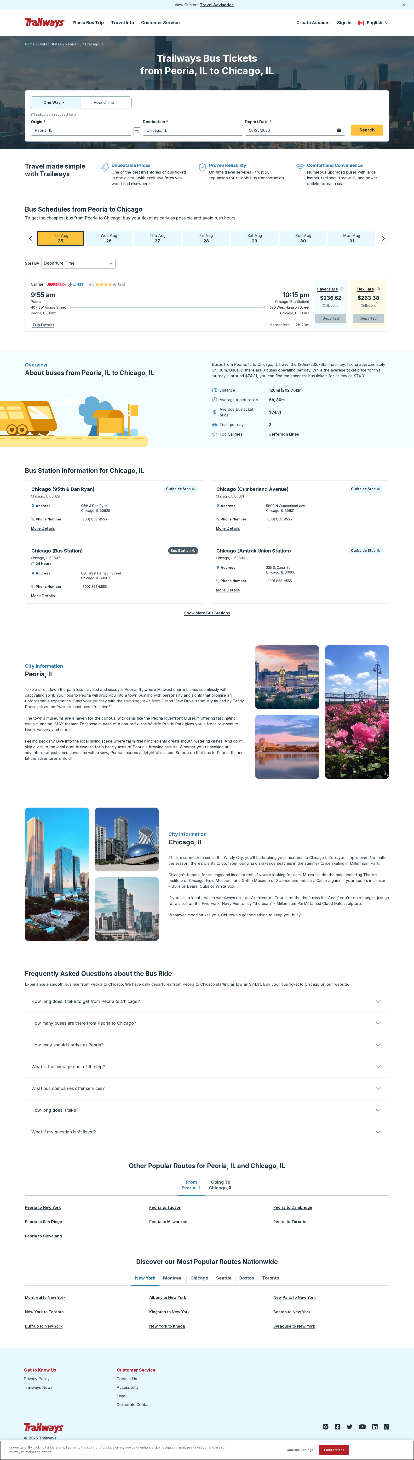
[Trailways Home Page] (45, 22)
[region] (207, 1450)
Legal (121, 1396)
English (373, 23)
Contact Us (127, 1378)
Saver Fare (327, 289)
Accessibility (128, 1387)
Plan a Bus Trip (88, 22)
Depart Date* (258, 121)
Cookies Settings (300, 1450)
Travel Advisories (217, 4)
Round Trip (104, 102)
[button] (30, 238)
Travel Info (122, 22)
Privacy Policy (37, 1378)
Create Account (313, 22)
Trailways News (38, 1387)
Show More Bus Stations (207, 613)
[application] (207, 304)
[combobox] (81, 130)
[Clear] (126, 130)
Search (367, 129)
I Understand (334, 1450)
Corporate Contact (134, 1404)
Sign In (344, 22)
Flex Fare (365, 289)
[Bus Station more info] (194, 550)
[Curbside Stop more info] (194, 489)
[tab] (191, 1185)
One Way (52, 102)
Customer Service (160, 22)
